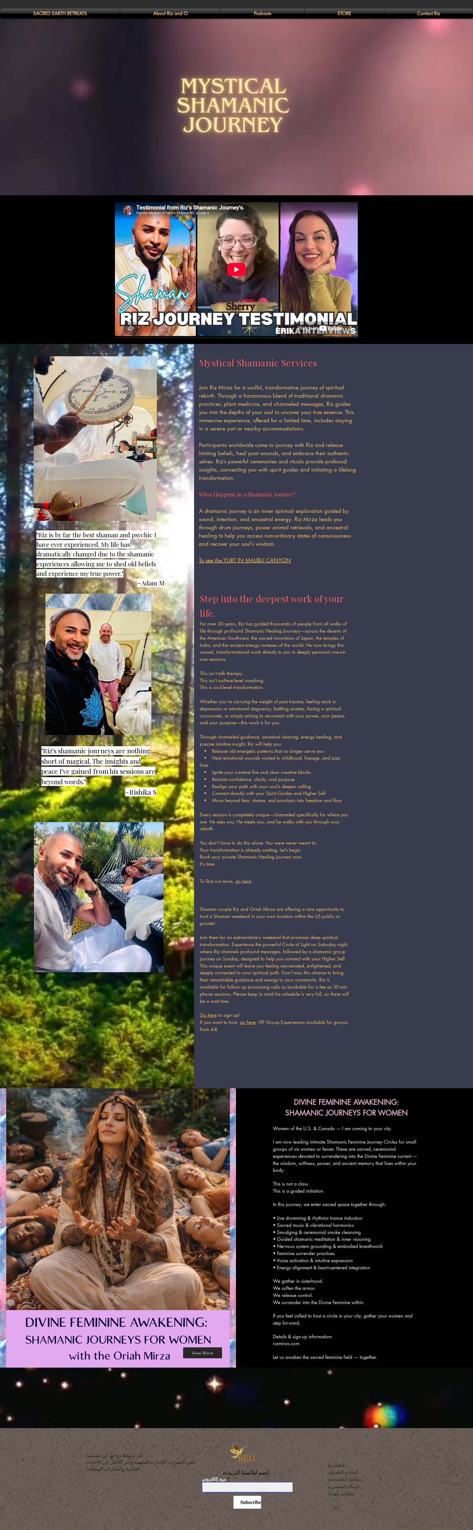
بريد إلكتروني (214, 1479)
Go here (208, 1015)
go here (243, 881)
